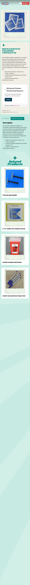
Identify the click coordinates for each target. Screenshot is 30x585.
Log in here (17, 105)
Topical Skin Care (14, 112)
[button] (26, 13)
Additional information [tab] (17, 118)
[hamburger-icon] (27, 3)
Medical (8, 112)
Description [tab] (6, 118)
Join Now (8, 99)
